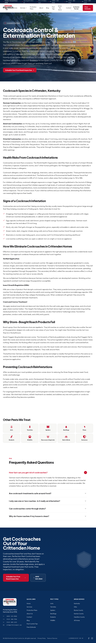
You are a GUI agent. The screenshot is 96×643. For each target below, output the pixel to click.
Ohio (75, 607)
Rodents (53, 617)
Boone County (78, 610)
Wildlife (52, 620)
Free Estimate (88, 8)
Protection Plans (33, 8)
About (41, 8)
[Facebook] (89, 638)
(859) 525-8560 (38, 578)
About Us (30, 614)
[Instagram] (92, 638)
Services (22, 8)
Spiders (52, 610)
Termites (53, 607)
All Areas (77, 620)
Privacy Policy (42, 638)
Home (15, 8)
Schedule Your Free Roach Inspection (18, 70)
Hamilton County (79, 617)
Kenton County (79, 614)
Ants (51, 603)
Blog (47, 8)
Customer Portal (76, 8)
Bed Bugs (53, 614)
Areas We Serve (60, 8)
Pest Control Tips (32, 624)
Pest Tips (53, 8)
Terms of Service (52, 638)
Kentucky (77, 603)
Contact (68, 8)
